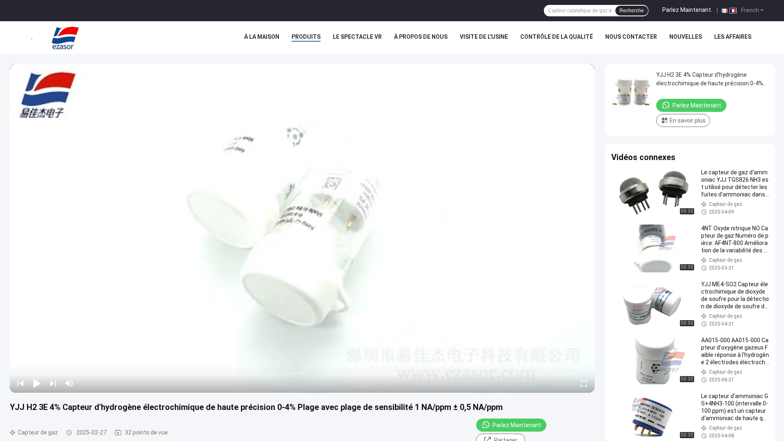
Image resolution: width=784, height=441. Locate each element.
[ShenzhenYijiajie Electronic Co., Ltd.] (65, 37)
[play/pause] (37, 383)
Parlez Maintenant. (687, 10)
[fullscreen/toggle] (584, 383)
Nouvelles (685, 36)
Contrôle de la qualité (556, 36)
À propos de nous (421, 36)
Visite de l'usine (484, 36)
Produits (306, 36)
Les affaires (732, 36)
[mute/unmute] (69, 383)
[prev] (20, 383)
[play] (302, 228)
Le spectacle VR (357, 36)
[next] (53, 383)
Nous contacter (631, 36)
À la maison (261, 36)
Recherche (631, 10)
